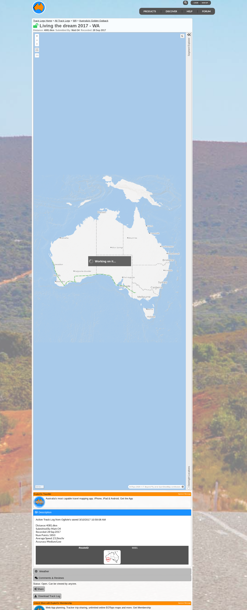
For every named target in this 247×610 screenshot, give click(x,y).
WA (74, 20)
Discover (171, 11)
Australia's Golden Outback (93, 20)
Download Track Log (49, 596)
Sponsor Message (184, 494)
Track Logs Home (42, 20)
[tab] (112, 512)
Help (189, 11)
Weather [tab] (44, 571)
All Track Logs (62, 20)
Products (150, 11)
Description (45, 512)
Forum (206, 11)
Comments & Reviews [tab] (51, 578)
